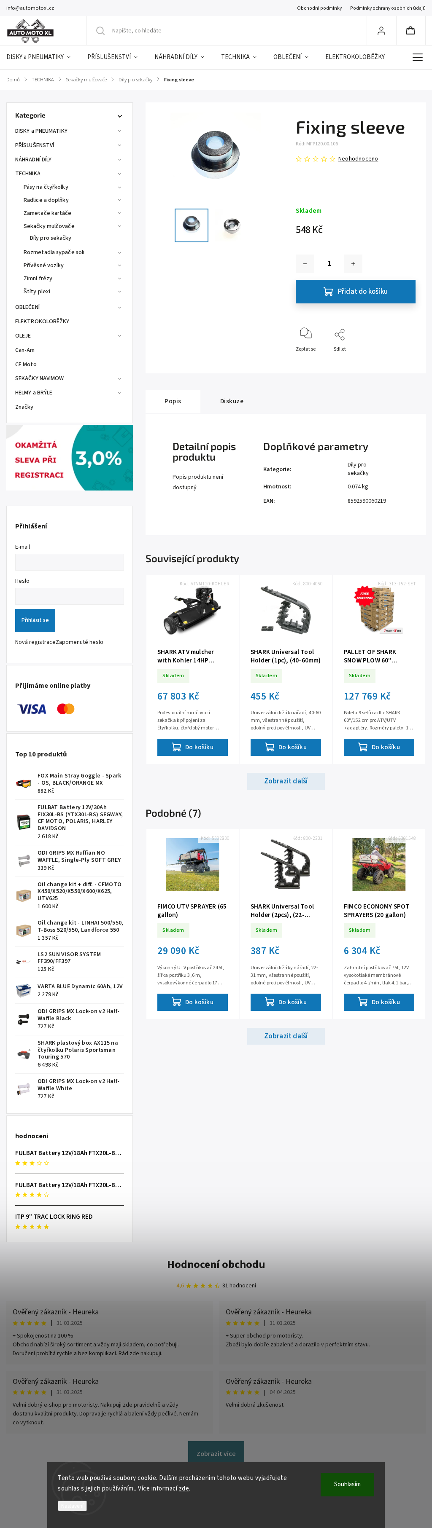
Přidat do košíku (363, 292)
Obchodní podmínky (319, 8)
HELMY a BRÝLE (33, 393)
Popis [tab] (173, 401)
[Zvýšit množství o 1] (353, 264)
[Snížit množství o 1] (305, 264)
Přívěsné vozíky (44, 265)
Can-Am (25, 350)
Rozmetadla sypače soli (54, 252)
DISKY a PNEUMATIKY (41, 131)
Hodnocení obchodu (216, 1264)
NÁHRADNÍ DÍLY (33, 159)
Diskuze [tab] (232, 401)
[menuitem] (42, 57)
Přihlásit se (35, 620)
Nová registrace (35, 642)
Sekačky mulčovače (49, 226)
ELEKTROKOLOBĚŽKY (42, 321)
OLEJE (23, 336)
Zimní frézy (38, 278)
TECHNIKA (27, 173)
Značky (24, 407)
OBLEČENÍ (27, 307)
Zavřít (401, 363)
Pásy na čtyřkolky (46, 187)
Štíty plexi (37, 291)
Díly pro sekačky (51, 238)
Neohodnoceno (358, 159)
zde (184, 1488)
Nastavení (72, 1506)
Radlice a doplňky (46, 200)
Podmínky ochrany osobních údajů (388, 8)
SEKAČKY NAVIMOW (39, 378)
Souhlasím (347, 1484)
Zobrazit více (216, 1453)
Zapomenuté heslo (79, 642)
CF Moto (26, 364)
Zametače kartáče (48, 213)
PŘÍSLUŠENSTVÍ (34, 145)
